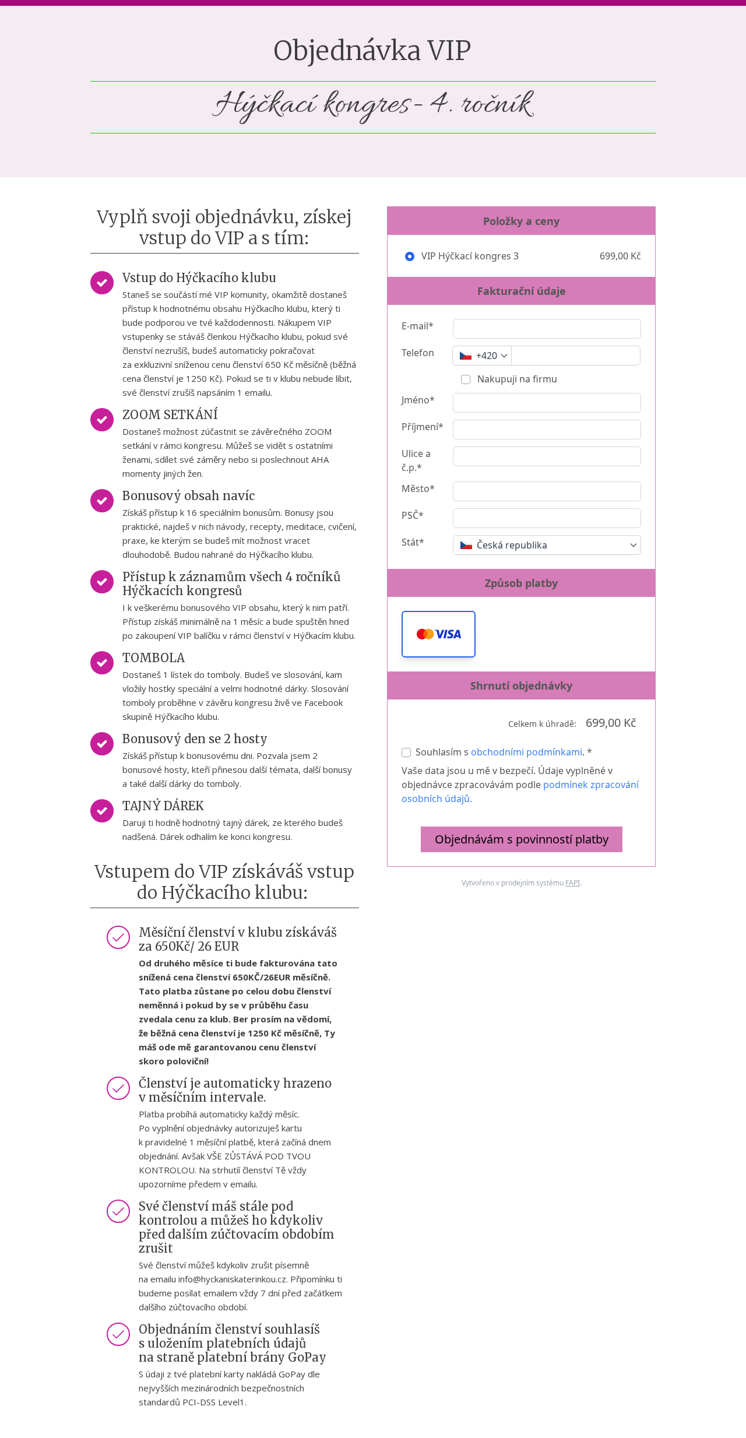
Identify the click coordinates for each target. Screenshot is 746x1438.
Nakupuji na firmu (516, 378)
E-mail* (418, 325)
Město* (418, 488)
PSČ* (413, 515)
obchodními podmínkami (526, 752)
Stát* (413, 542)
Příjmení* (423, 426)
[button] (438, 634)
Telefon (418, 352)
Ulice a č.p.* (416, 460)
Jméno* (418, 399)
